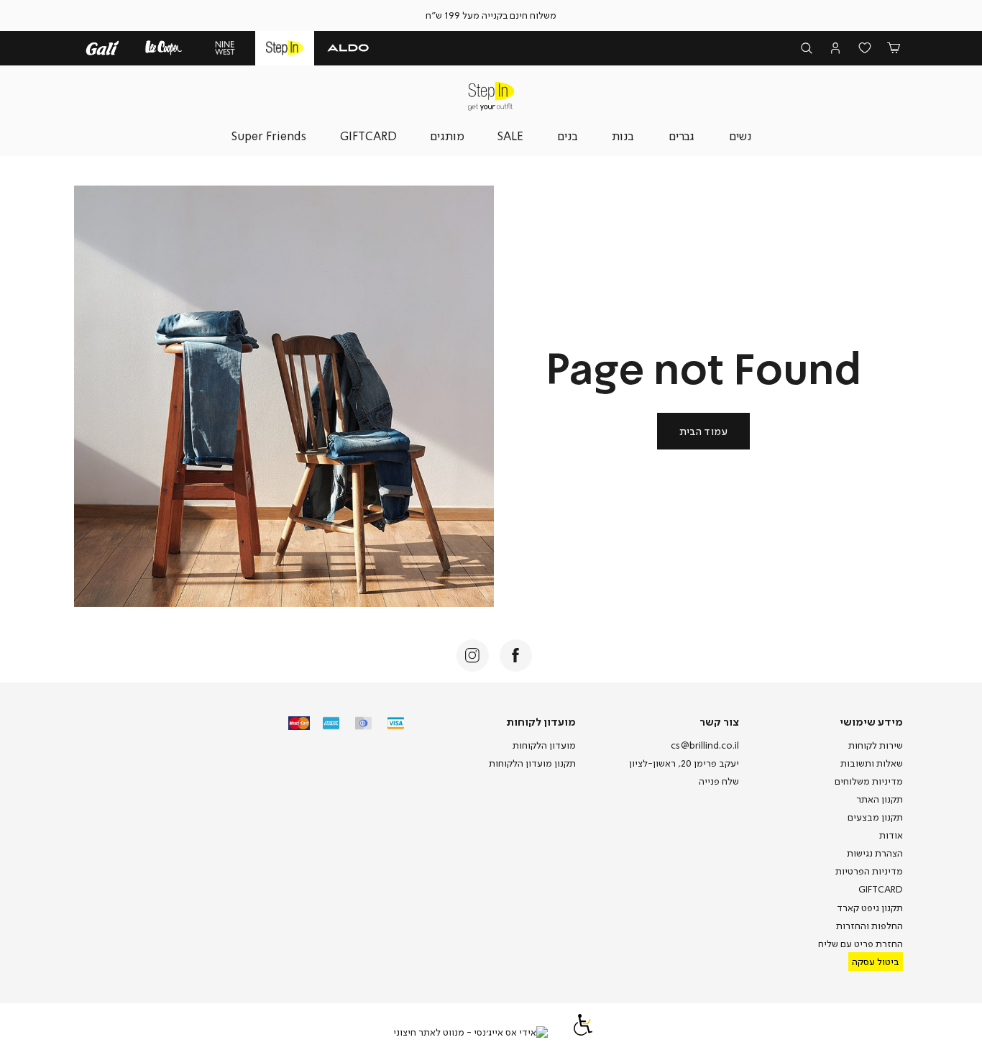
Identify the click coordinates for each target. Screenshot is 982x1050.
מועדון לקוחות (541, 721)
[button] (894, 48)
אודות (891, 835)
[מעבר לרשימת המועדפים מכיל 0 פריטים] (865, 48)
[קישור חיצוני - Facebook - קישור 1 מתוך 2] (516, 655)
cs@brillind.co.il (705, 745)
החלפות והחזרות (869, 925)
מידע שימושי (871, 721)
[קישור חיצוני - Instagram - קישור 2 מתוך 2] (472, 655)
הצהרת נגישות (875, 853)
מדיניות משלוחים (869, 781)
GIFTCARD (880, 889)
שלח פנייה (719, 781)
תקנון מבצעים (875, 817)
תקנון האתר (879, 799)
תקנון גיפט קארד (870, 907)
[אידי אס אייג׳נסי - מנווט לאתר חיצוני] (470, 1032)
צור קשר (719, 721)
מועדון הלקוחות (544, 745)
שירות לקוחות (875, 745)
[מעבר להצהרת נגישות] (583, 1032)
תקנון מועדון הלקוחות (532, 763)
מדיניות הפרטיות (869, 871)
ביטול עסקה (875, 961)
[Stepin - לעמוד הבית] (491, 96)
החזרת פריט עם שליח (860, 943)
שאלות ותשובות (871, 763)
